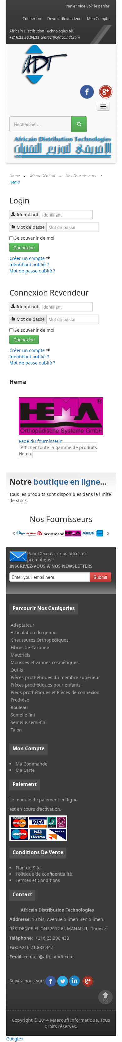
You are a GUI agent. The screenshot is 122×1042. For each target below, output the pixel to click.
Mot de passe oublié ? (32, 271)
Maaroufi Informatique (74, 1020)
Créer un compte (27, 258)
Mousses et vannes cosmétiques (45, 662)
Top (105, 1000)
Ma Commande (32, 764)
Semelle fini (23, 715)
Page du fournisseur (40, 441)
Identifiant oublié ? (29, 264)
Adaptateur (22, 625)
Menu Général (42, 176)
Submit (100, 577)
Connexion (32, 18)
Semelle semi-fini (29, 722)
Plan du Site (28, 868)
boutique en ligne (66, 482)
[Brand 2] (61, 533)
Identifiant (27, 215)
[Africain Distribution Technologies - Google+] (106, 91)
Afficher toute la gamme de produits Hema (58, 450)
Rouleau (19, 707)
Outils (17, 670)
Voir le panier (97, 6)
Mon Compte (98, 18)
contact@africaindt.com (60, 37)
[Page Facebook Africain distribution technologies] (87, 91)
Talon (16, 730)
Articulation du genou (34, 632)
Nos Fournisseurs (80, 176)
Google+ (14, 1039)
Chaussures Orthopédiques (40, 640)
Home (14, 176)
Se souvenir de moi (34, 238)
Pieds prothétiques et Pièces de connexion (55, 692)
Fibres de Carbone (30, 647)
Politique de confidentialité (44, 874)
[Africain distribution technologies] (45, 64)
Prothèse (20, 700)
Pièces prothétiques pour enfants (46, 685)
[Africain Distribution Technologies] (50, 980)
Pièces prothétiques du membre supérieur (55, 677)
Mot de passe (31, 227)
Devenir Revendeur (64, 18)
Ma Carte (25, 770)
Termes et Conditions (38, 880)
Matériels (20, 655)
